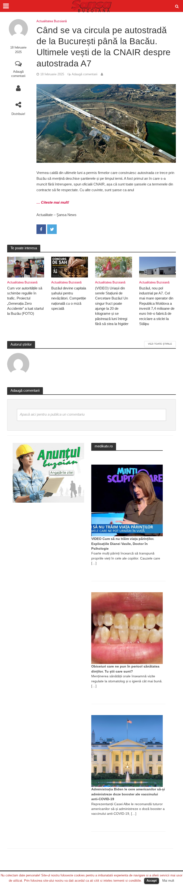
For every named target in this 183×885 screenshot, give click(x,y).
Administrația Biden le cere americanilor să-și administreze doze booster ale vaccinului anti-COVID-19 (128, 794)
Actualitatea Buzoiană (51, 21)
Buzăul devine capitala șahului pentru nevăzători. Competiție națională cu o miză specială (68, 298)
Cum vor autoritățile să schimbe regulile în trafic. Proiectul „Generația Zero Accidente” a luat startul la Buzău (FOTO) (25, 301)
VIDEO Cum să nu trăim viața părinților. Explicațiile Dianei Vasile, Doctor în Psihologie (122, 543)
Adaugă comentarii (18, 74)
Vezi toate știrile (160, 343)
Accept (152, 880)
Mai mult (168, 880)
